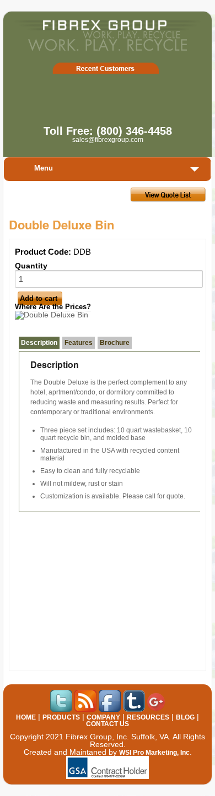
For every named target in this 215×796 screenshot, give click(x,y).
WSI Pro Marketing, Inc (154, 752)
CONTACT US (107, 724)
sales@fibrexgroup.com (107, 140)
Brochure (115, 343)
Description (39, 343)
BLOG (185, 717)
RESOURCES (148, 717)
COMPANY (103, 717)
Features (78, 343)
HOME (26, 717)
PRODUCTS (61, 717)
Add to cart (38, 298)
